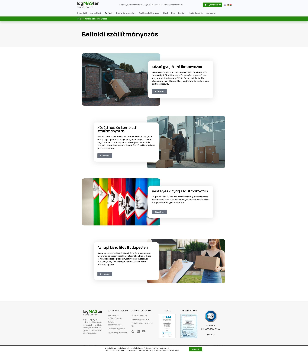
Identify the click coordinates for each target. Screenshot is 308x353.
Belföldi (108, 13)
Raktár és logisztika (125, 13)
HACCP (210, 335)
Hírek (165, 13)
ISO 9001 (210, 325)
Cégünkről (82, 13)
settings (175, 350)
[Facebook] (133, 331)
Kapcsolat (210, 13)
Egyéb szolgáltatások (149, 13)
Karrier (181, 13)
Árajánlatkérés (196, 13)
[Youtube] (143, 331)
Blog (173, 13)
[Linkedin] (138, 331)
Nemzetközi (95, 13)
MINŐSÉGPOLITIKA (210, 329)
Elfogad (195, 349)
